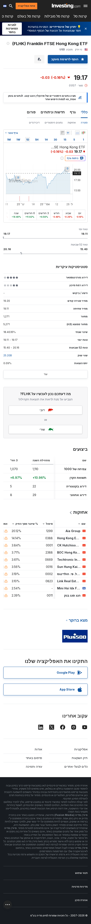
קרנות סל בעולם (28, 16)
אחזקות (72, 122)
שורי (42, 429)
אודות (38, 749)
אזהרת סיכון (81, 900)
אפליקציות (81, 749)
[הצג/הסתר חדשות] (62, 132)
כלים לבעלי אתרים (76, 766)
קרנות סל (80, 16)
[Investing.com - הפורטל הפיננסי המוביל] (66, 5)
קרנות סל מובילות (56, 16)
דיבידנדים (34, 122)
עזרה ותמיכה (34, 766)
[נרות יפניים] (83, 132)
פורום (31, 112)
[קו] (77, 132)
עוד (45, 374)
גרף (73, 112)
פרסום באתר (34, 758)
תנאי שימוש (81, 872)
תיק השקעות (80, 758)
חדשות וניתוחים (53, 112)
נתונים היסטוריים (54, 122)
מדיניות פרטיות (80, 886)
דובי (42, 410)
